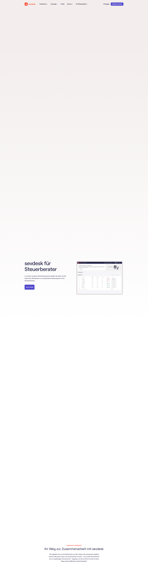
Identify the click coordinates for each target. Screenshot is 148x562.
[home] (30, 4)
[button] (44, 4)
